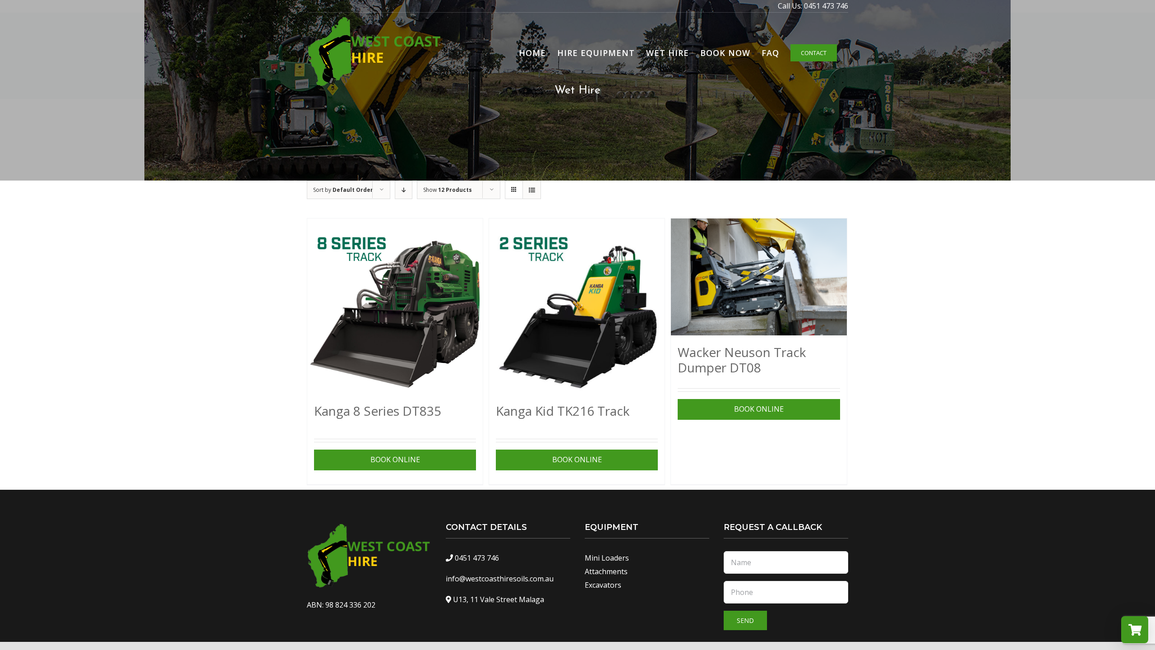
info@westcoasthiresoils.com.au (500, 579)
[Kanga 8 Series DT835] (395, 306)
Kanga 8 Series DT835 (377, 410)
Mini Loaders (607, 558)
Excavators (603, 585)
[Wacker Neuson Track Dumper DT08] (758, 276)
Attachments (606, 571)
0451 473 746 (826, 6)
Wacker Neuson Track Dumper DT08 (742, 360)
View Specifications (394, 459)
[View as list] (532, 190)
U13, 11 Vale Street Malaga (498, 599)
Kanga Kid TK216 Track (562, 410)
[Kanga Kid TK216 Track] (577, 306)
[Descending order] (403, 190)
